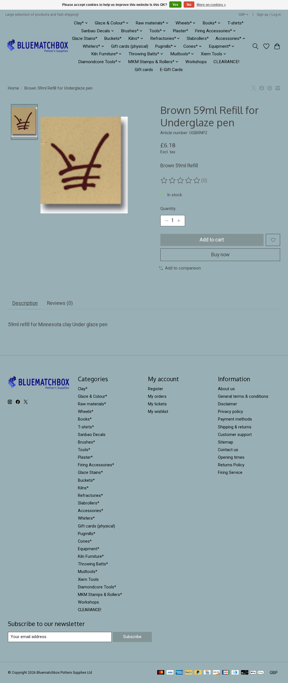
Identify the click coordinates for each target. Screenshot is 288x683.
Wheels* (85, 411)
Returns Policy (231, 464)
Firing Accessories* (96, 464)
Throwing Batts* (93, 563)
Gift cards (144, 69)
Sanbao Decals (91, 434)
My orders (157, 396)
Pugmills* (86, 533)
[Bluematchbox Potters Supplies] (38, 46)
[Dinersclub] (235, 672)
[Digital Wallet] (257, 672)
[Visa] (170, 672)
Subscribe (132, 636)
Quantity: (168, 208)
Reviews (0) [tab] (60, 303)
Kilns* (83, 487)
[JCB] (226, 672)
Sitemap (225, 442)
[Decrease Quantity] (166, 221)
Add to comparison (183, 268)
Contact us (228, 449)
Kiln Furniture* (91, 556)
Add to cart (212, 240)
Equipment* (88, 548)
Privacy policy (230, 411)
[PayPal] (188, 672)
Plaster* (180, 30)
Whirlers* (86, 518)
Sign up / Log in (269, 15)
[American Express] (179, 672)
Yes (175, 5)
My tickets (157, 403)
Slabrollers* (198, 38)
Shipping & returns (234, 427)
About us (226, 388)
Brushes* (86, 442)
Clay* (82, 388)
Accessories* (90, 510)
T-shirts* (236, 23)
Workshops (196, 61)
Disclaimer (227, 403)
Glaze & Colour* (92, 396)
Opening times (231, 457)
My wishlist (158, 411)
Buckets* (113, 38)
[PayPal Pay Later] (198, 672)
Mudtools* (87, 571)
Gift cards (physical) (129, 46)
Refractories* (90, 495)
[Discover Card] (216, 672)
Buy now (220, 254)
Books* (85, 419)
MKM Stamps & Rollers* (100, 594)
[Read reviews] (180, 180)
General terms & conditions (243, 396)
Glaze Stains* (84, 38)
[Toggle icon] (255, 46)
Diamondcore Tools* (97, 587)
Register (155, 388)
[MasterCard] (161, 672)
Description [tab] (25, 303)
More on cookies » (211, 5)
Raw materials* (92, 403)
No (189, 5)
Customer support (235, 434)
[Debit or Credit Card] (244, 672)
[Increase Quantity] (179, 221)
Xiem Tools (88, 579)
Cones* (85, 541)
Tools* (84, 449)
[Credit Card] (207, 672)
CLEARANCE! (226, 61)
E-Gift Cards (171, 69)
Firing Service (230, 472)
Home (13, 88)
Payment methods (235, 419)
